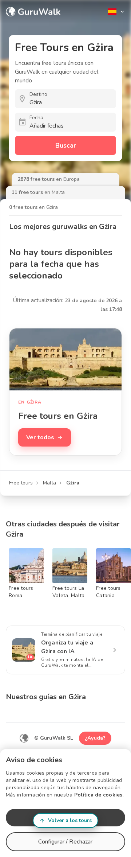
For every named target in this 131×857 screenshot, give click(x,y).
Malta (49, 482)
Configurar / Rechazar (65, 842)
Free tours (21, 482)
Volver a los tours (70, 820)
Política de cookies (98, 794)
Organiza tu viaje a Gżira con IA (67, 647)
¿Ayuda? (95, 738)
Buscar (65, 145)
